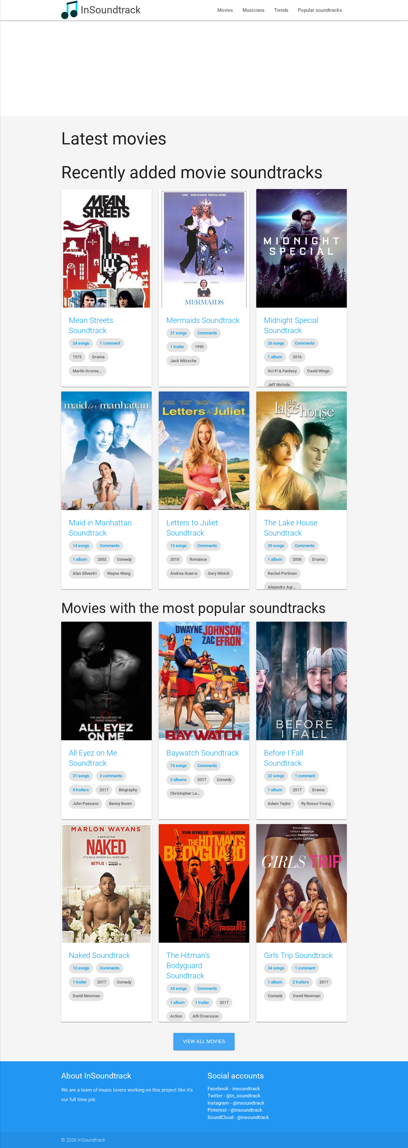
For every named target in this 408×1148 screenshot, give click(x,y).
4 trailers (81, 789)
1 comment (110, 343)
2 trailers (301, 982)
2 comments (111, 775)
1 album (275, 357)
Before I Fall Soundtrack (283, 758)
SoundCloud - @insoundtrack (238, 1117)
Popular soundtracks (320, 10)
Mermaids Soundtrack (203, 320)
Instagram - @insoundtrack (236, 1103)
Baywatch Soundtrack (202, 753)
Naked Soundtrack (99, 955)
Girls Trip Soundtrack (298, 955)
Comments (207, 333)
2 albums (178, 779)
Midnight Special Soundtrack (291, 325)
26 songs (276, 343)
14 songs (81, 545)
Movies (225, 10)
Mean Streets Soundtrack (91, 325)
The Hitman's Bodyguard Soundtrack (188, 965)
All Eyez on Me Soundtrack (93, 758)
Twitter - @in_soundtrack (234, 1096)
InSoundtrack (111, 10)
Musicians (254, 10)
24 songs (81, 343)
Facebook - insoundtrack (234, 1089)
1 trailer (177, 346)
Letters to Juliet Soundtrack (192, 527)
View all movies (204, 1041)
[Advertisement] (204, 68)
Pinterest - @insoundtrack (235, 1110)
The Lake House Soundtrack (290, 527)
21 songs (178, 333)
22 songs (276, 775)
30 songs (276, 545)
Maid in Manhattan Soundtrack (100, 527)
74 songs (178, 765)
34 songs (276, 968)
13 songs (178, 545)
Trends (281, 10)
